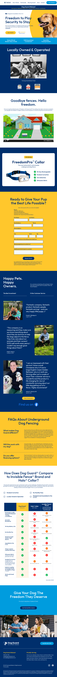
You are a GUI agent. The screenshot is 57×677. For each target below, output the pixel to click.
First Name (16, 217)
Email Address (17, 223)
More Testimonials (28, 398)
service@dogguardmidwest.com (9, 657)
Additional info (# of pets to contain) (23, 249)
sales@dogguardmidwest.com (9, 656)
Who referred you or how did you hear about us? (25, 239)
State (30, 233)
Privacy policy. (6, 666)
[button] (15, 2)
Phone (34, 223)
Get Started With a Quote (28, 608)
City (15, 233)
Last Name (31, 217)
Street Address (17, 228)
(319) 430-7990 (6, 654)
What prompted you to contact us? (22, 244)
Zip (37, 233)
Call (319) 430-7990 (46, 643)
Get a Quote (52, 2)
